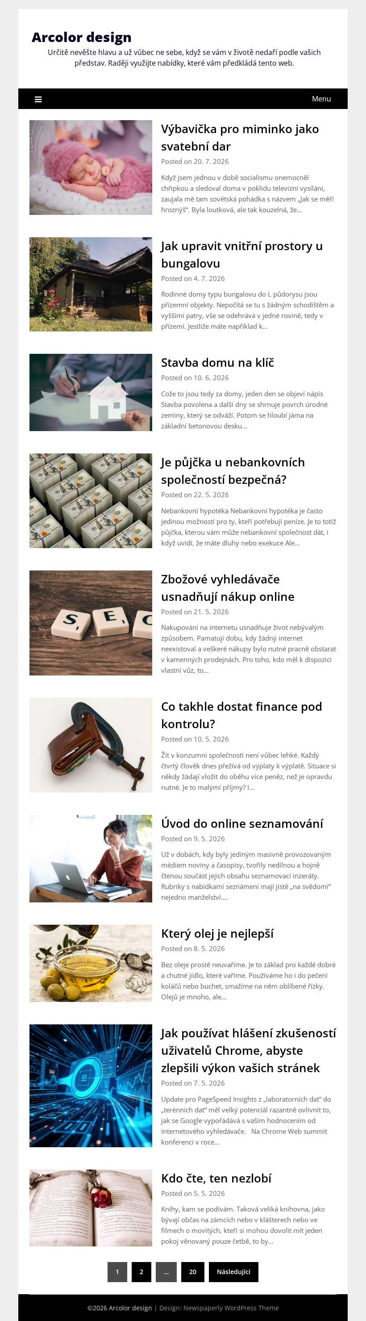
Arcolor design (82, 37)
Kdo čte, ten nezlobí (216, 1178)
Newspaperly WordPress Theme (231, 1308)
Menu (321, 99)
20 (192, 1271)
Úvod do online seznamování (242, 823)
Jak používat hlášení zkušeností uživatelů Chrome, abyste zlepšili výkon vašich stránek (248, 1050)
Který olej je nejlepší (217, 933)
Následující (233, 1271)
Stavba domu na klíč (217, 362)
